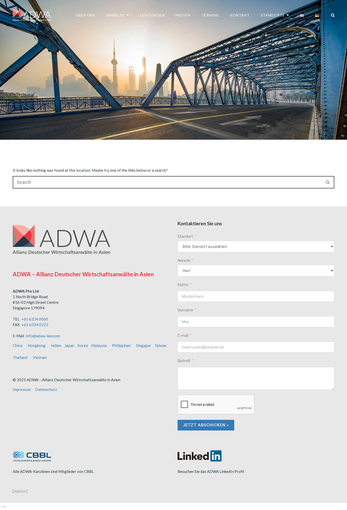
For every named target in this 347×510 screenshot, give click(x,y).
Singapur (143, 345)
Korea (82, 345)
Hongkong (36, 345)
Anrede (184, 260)
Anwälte (115, 15)
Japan (69, 345)
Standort (185, 236)
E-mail (183, 335)
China (17, 345)
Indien (56, 345)
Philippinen (121, 345)
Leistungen (152, 15)
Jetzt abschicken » (206, 425)
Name (183, 284)
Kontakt (240, 15)
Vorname (185, 309)
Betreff (184, 360)
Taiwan (160, 345)
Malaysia (99, 345)
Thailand (20, 357)
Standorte (273, 15)
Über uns (85, 15)
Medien (183, 15)
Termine (210, 15)
